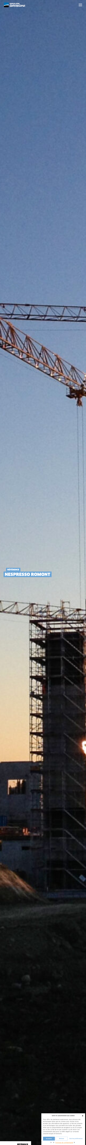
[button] (82, 1116)
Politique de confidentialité (64, 1142)
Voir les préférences (76, 1138)
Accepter (49, 1138)
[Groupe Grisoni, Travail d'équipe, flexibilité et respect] (14, 5)
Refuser (61, 1138)
